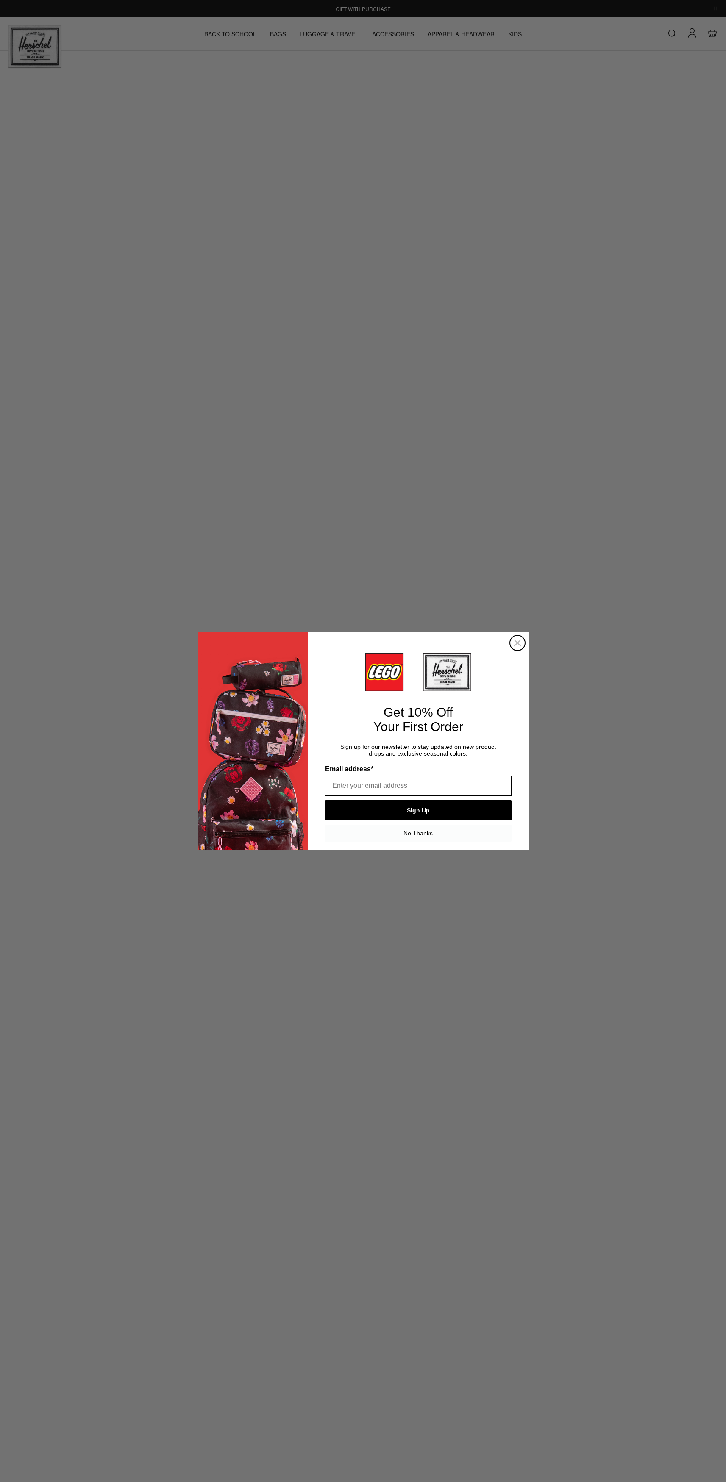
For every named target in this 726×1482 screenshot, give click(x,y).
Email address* (349, 769)
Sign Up (418, 810)
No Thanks (418, 833)
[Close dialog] (517, 643)
